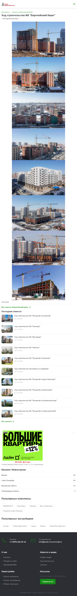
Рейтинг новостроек (11, 584)
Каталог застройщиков (12, 580)
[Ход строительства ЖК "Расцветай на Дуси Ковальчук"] (7, 382)
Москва (4, 475)
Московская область (9, 486)
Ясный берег (21, 506)
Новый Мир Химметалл (57, 526)
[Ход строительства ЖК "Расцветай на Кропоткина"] (7, 392)
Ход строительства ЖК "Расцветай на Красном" (32, 358)
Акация (33, 526)
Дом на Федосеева (46, 506)
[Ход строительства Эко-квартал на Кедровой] (7, 371)
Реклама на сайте (10, 561)
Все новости (6, 12)
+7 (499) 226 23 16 (18, 542)
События (43, 565)
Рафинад (33, 506)
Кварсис (43, 526)
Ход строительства (47, 561)
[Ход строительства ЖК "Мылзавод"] (7, 339)
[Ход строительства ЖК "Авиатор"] (7, 350)
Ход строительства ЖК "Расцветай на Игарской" (32, 316)
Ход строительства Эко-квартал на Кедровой (31, 369)
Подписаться (48, 582)
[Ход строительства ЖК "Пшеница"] (7, 329)
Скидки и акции (45, 557)
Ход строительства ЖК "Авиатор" (27, 348)
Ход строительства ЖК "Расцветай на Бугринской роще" (35, 401)
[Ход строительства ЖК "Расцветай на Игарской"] (7, 318)
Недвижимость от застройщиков (46, 592)
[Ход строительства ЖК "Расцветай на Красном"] (7, 361)
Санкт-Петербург (8, 480)
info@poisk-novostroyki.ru (50, 542)
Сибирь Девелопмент (20, 526)
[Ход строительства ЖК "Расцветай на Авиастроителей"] (7, 413)
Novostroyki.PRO (10, 565)
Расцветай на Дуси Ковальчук (13, 511)
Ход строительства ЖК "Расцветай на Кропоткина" (33, 390)
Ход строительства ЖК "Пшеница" (27, 326)
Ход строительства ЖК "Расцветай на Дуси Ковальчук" (35, 379)
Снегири (6, 526)
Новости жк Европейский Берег (22, 12)
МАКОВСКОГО (8, 506)
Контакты (7, 557)
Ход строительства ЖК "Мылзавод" (27, 337)
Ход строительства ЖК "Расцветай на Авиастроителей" (35, 411)
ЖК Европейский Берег (11, 19)
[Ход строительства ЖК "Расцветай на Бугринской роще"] (7, 403)
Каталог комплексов (11, 576)
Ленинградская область (10, 491)
